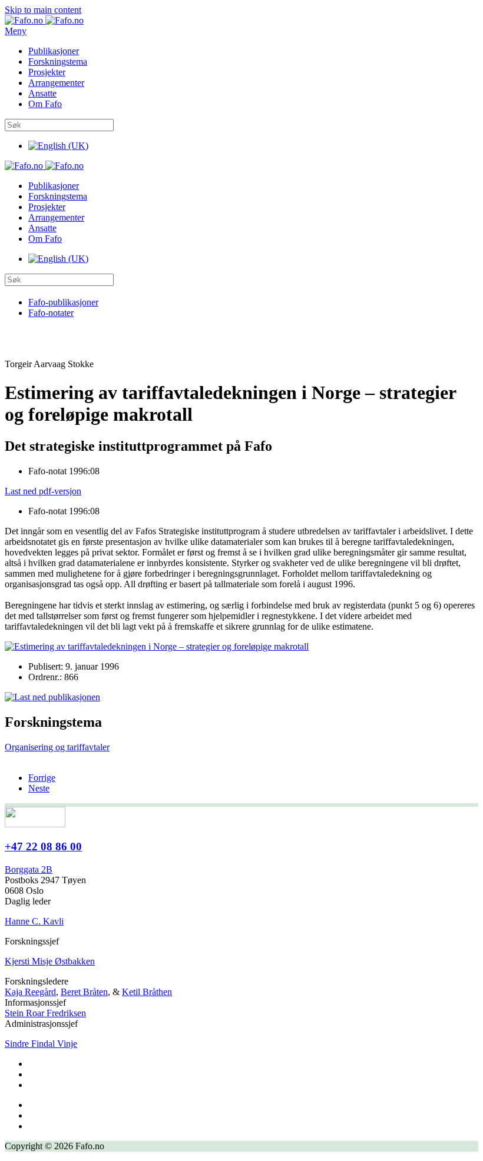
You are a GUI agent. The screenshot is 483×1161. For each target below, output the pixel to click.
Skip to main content (43, 10)
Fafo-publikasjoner (63, 302)
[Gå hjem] (44, 20)
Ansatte (42, 93)
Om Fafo (45, 104)
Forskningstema (57, 61)
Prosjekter (46, 72)
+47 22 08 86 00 (43, 846)
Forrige (41, 778)
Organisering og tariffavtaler (57, 747)
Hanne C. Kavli (34, 921)
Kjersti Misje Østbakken (50, 961)
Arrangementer (56, 83)
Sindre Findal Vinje (41, 1044)
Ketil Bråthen (147, 992)
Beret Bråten (84, 992)
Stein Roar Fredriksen (45, 1013)
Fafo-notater (51, 313)
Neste (38, 788)
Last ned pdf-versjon (43, 491)
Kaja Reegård (30, 992)
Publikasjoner (53, 51)
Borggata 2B (28, 869)
